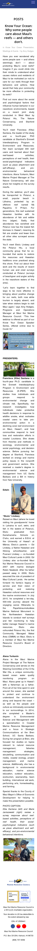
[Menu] (32, 4)
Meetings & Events (10, 51)
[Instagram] (18, 926)
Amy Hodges (28, 51)
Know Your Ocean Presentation (20, 47)
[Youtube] (24, 926)
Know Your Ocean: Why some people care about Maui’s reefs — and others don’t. (18, 34)
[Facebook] (13, 926)
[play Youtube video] (18, 341)
